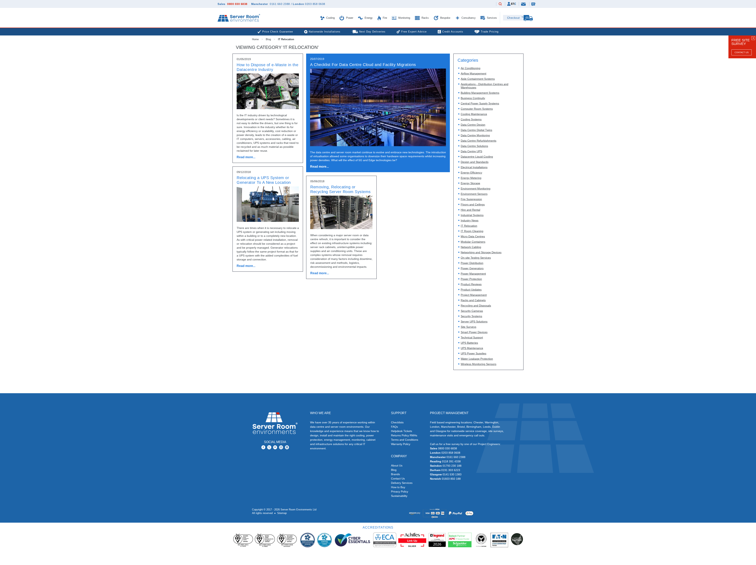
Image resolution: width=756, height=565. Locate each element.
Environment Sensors (474, 193)
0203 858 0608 (315, 4)
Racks (425, 17)
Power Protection (471, 279)
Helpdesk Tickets (401, 431)
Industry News (469, 220)
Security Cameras (472, 310)
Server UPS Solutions (474, 321)
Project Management (474, 294)
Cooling (330, 17)
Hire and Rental (470, 209)
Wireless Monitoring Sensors (478, 364)
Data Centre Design (473, 124)
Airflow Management (473, 73)
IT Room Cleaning (472, 231)
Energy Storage (470, 183)
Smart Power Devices (474, 332)
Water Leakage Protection (477, 358)
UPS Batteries (469, 342)
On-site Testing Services (476, 257)
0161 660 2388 (280, 4)
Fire (384, 17)
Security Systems (471, 316)
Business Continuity (473, 98)
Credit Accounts (452, 31)
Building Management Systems (480, 92)
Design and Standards (474, 162)
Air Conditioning (470, 68)
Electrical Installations (474, 167)
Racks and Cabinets (473, 300)
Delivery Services (401, 482)
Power (349, 17)
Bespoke (444, 17)
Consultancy (468, 17)
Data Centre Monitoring (475, 135)
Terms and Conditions (404, 439)
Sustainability (399, 495)
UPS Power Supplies (473, 353)
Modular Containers (473, 241)
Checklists (397, 422)
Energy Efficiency (471, 172)
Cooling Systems (471, 119)
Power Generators (472, 268)
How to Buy (398, 487)
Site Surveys (468, 326)
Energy (368, 17)
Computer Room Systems (477, 108)
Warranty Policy (400, 444)
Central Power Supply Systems (480, 103)
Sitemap (282, 513)
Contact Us (742, 52)
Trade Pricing (489, 31)
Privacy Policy (399, 491)
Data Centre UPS (471, 151)
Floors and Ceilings (473, 204)
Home (255, 39)
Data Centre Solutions (474, 146)
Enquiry (533, 4)
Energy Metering (471, 177)
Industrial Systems (472, 215)
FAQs (394, 426)
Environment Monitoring (475, 188)
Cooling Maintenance (474, 114)
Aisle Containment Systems (478, 78)
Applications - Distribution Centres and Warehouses (484, 86)
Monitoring (403, 17)
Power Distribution (472, 263)
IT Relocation (469, 225)
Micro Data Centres (473, 236)
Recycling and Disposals (476, 305)
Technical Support (472, 337)
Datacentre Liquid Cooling (477, 156)
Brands (395, 474)
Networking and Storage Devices (481, 252)
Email (523, 4)
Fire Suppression (471, 199)
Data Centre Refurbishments (478, 140)
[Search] (500, 4)
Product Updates (471, 289)
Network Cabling (471, 247)
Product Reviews (471, 284)
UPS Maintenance (472, 348)
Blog (268, 39)
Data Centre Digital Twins (476, 130)
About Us (396, 465)
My (511, 4)
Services (491, 17)
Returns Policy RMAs (404, 435)
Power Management (473, 273)
